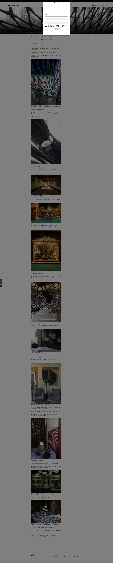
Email (46, 14)
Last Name (46, 10)
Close (67, 33)
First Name (47, 7)
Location (47, 21)
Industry (47, 17)
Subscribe (57, 29)
